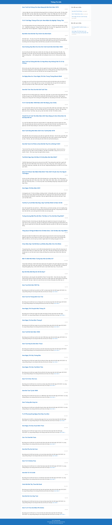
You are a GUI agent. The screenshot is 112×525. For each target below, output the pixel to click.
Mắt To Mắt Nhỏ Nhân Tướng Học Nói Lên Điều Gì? (37, 258)
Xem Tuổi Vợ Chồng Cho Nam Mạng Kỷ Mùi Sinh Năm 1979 (40, 7)
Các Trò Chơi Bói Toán (29, 437)
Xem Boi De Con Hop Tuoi (30, 496)
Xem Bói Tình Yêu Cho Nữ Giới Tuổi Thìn (34, 89)
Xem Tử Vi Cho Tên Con (29, 379)
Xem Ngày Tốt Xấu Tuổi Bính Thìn (32, 367)
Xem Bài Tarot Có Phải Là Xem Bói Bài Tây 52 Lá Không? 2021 (41, 144)
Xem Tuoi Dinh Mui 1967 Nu (30, 285)
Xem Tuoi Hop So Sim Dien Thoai (32, 343)
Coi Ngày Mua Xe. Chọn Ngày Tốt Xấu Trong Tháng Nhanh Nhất (42, 76)
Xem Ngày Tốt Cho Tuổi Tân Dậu (79, 16)
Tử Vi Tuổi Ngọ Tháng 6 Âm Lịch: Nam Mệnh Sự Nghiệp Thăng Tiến (43, 20)
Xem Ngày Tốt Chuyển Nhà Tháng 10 (33, 308)
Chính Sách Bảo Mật (51, 521)
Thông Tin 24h (56, 2)
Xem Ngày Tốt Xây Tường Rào (31, 355)
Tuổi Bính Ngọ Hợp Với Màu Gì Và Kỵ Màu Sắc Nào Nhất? (39, 157)
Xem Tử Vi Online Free (29, 461)
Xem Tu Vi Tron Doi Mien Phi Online (33, 507)
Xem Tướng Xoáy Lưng (77, 14)
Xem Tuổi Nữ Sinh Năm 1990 (31, 332)
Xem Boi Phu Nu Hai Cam (30, 449)
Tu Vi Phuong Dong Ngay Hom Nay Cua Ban (35, 414)
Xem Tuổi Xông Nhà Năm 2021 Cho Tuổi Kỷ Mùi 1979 (38, 130)
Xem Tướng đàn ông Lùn (29, 402)
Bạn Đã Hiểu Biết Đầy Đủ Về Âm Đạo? (33, 272)
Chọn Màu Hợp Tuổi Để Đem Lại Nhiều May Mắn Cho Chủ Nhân (41, 244)
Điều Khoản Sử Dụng (60, 521)
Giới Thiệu (51, 523)
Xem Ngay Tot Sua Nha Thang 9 (32, 320)
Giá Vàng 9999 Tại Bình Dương (79, 27)
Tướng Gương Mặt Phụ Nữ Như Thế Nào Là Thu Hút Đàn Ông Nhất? (43, 216)
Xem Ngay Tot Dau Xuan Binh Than (33, 425)
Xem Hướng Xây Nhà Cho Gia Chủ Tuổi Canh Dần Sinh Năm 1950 (42, 47)
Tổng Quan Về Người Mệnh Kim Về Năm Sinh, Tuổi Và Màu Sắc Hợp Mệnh (45, 230)
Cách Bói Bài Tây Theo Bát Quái (32, 484)
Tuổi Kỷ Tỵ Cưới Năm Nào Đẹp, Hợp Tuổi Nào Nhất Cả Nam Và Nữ (42, 203)
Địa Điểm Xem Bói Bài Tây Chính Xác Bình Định (36, 33)
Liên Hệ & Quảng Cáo (58, 523)
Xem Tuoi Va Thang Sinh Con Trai (32, 296)
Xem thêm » (55, 291)
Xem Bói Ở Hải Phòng (77, 11)
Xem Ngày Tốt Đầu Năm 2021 (31, 188)
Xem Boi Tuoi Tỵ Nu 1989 (30, 390)
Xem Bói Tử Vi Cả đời (28, 472)
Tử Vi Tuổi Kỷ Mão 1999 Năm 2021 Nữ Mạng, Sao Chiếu (39, 102)
